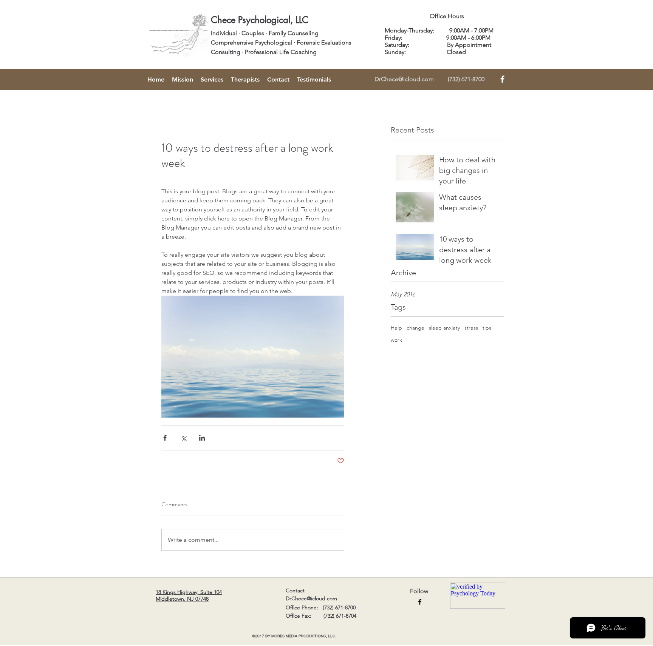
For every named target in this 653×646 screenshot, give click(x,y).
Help (396, 327)
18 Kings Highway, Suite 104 (189, 592)
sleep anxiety (444, 327)
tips (487, 327)
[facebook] (420, 602)
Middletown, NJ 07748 (182, 598)
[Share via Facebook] (165, 437)
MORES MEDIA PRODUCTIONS (298, 636)
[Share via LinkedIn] (202, 437)
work (396, 339)
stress (471, 327)
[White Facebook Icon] (502, 79)
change (415, 327)
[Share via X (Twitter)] (183, 437)
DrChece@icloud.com (404, 79)
